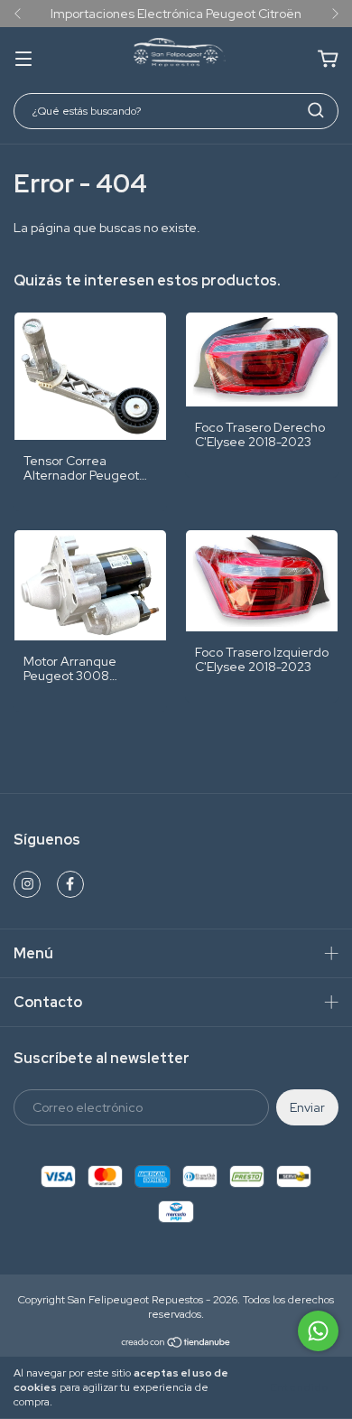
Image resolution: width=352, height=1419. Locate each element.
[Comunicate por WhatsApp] (318, 1331)
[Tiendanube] (176, 1345)
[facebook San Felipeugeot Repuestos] (70, 884)
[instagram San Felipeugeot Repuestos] (27, 884)
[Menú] (23, 59)
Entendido (299, 1387)
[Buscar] (316, 110)
